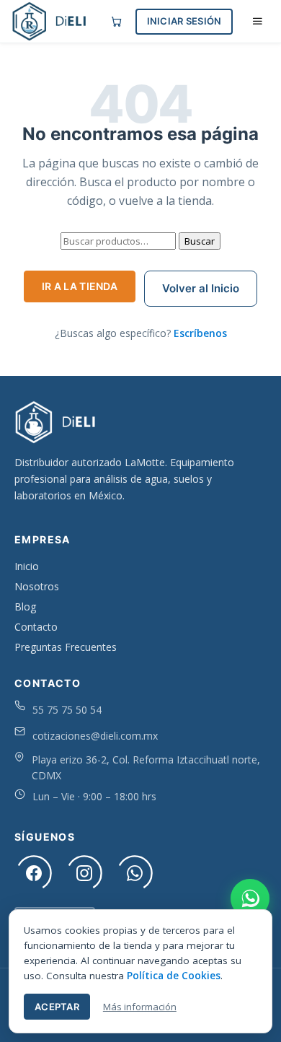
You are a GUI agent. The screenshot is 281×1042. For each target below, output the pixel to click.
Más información (140, 1006)
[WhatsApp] (134, 873)
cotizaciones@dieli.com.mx (95, 736)
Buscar (199, 241)
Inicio (26, 566)
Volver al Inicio (200, 288)
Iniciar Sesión (184, 21)
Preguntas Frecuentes (65, 647)
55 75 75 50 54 (67, 710)
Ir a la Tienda (79, 286)
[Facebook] (33, 873)
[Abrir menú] (257, 21)
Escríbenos (200, 333)
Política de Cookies (173, 975)
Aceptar (57, 1006)
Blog (25, 606)
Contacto (36, 627)
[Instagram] (84, 873)
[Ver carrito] (116, 21)
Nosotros (36, 586)
